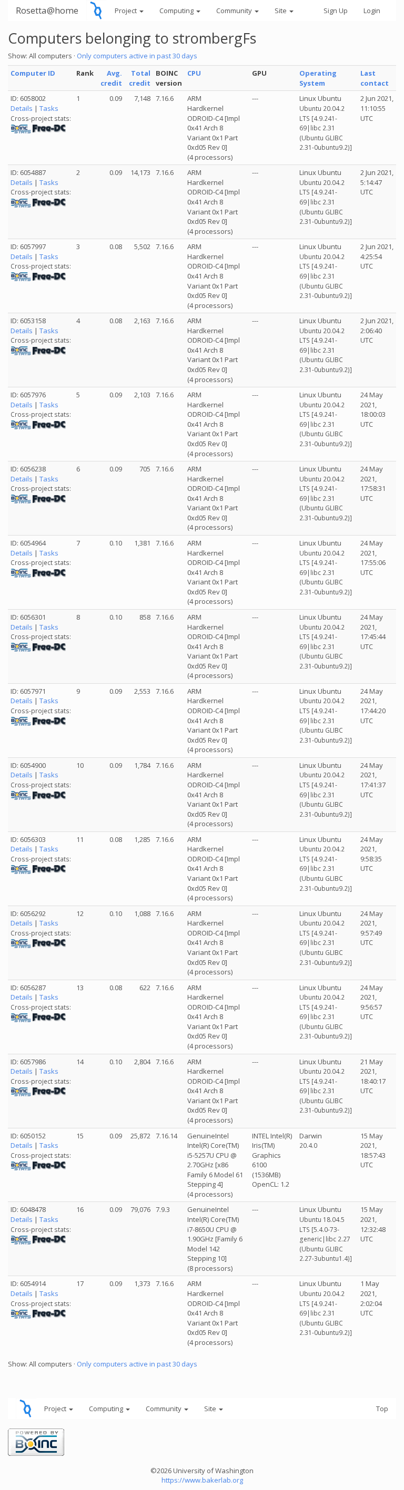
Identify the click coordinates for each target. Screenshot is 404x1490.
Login (371, 10)
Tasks (48, 108)
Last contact (374, 78)
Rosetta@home (47, 10)
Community (235, 10)
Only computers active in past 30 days (137, 55)
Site (281, 10)
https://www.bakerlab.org (202, 1480)
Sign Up (336, 10)
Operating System (318, 78)
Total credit (139, 78)
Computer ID (33, 73)
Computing (177, 10)
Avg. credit (111, 78)
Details (22, 108)
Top (382, 1408)
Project (126, 10)
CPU (194, 73)
